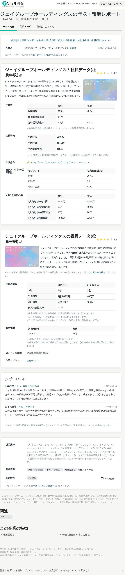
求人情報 (32, 478)
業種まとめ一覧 (85, 469)
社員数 (14, 40)
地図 (72, 48)
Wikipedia (109, 478)
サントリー (6, 517)
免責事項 (85, 555)
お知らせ (64, 570)
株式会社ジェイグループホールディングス (77, 3)
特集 (2, 570)
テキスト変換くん (80, 570)
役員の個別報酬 (92, 40)
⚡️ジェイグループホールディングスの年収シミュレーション (58, 162)
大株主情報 (98, 272)
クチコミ (106, 40)
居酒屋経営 (70, 469)
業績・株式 (25, 26)
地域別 (10, 570)
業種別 (18, 570)
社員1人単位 (49, 40)
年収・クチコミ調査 (40, 54)
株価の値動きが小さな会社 (76, 534)
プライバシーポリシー (35, 570)
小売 (35, 469)
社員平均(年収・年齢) (31, 40)
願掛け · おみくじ (45, 26)
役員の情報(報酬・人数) (70, 40)
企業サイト (32, 361)
